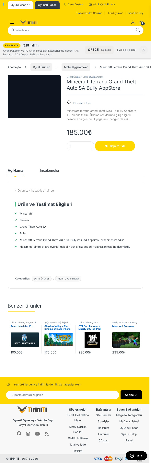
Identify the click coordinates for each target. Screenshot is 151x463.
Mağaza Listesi (128, 421)
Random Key (135, 13)
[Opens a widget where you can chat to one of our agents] (136, 456)
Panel (128, 440)
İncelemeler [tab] (49, 171)
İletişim (78, 450)
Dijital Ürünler (41, 67)
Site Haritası (103, 415)
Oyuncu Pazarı (129, 427)
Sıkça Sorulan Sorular (89, 13)
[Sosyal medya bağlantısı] (19, 433)
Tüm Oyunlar (115, 13)
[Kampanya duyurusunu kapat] (143, 50)
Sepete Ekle (117, 146)
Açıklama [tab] (15, 171)
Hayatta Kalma (129, 322)
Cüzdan (103, 440)
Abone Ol (131, 394)
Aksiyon (116, 322)
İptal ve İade (78, 444)
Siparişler (103, 421)
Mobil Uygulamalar (76, 67)
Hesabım (103, 427)
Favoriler (103, 434)
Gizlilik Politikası (77, 438)
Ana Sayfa (14, 67)
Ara (137, 30)
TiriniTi (14, 458)
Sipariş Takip (129, 434)
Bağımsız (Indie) (52, 322)
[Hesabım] (133, 22)
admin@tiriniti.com (104, 4)
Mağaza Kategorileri (129, 415)
